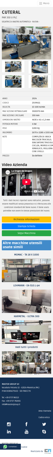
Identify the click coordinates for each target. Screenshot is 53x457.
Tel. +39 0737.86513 (10, 397)
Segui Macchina (26, 233)
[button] (5, 43)
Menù (46, 3)
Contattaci (2, 447)
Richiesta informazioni (26, 219)
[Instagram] (9, 425)
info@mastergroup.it (11, 404)
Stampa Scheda (26, 226)
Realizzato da (37, 451)
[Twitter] (44, 425)
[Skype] (9, 432)
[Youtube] (26, 432)
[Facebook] (26, 425)
